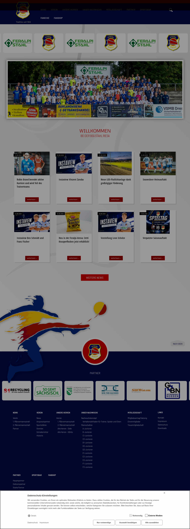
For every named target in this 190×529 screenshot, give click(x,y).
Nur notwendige (104, 522)
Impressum (44, 522)
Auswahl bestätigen (128, 522)
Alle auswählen (152, 522)
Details (33, 516)
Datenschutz (33, 522)
